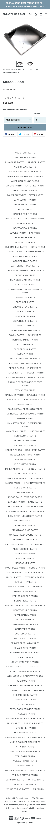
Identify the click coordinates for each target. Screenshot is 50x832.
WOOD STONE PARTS (25, 784)
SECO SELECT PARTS (25, 638)
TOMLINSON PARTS (25, 704)
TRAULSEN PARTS (25, 713)
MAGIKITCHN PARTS (25, 520)
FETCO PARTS (16, 368)
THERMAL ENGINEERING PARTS (25, 685)
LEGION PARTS (14, 506)
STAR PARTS (37, 666)
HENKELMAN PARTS (25, 436)
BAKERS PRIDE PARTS (25, 214)
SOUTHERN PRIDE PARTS (25, 662)
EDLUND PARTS (25, 344)
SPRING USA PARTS (16, 666)
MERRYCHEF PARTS (25, 553)
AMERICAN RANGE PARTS (25, 181)
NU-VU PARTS (13, 577)
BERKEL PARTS (25, 223)
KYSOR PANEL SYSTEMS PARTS (25, 497)
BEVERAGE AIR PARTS (25, 228)
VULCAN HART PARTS (25, 761)
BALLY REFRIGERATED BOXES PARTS (25, 218)
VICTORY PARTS (36, 737)
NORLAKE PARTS (34, 572)
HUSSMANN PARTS (25, 459)
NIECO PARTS (14, 572)
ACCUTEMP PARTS (25, 152)
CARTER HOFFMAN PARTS (25, 265)
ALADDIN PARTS (36, 162)
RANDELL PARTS (14, 605)
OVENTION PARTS (34, 577)
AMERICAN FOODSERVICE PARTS (25, 176)
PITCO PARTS (35, 586)
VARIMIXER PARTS (15, 737)
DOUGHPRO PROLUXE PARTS (25, 330)
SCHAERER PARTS (25, 629)
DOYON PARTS (16, 335)
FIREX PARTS (34, 368)
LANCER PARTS (16, 502)
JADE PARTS (36, 478)
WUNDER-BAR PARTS (18, 789)
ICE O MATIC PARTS (25, 464)
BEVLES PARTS (18, 232)
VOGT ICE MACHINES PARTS (25, 751)
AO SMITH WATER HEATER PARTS (25, 195)
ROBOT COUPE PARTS (25, 610)
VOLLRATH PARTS (25, 756)
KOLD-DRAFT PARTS (25, 487)
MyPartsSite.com (14, 14)
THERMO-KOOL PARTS (25, 695)
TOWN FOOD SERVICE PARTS (25, 709)
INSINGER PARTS (36, 469)
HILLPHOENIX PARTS (25, 445)
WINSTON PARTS (15, 779)
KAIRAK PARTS (13, 483)
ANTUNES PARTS (34, 185)
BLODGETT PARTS (25, 242)
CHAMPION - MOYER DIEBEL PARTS (25, 270)
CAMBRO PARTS (14, 251)
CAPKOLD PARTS (35, 251)
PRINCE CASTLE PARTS (25, 596)
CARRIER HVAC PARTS (25, 261)
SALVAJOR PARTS (25, 619)
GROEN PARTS (25, 418)
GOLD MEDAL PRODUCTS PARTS (25, 409)
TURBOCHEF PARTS (25, 728)
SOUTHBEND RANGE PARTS (25, 652)
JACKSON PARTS (17, 478)
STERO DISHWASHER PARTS (25, 671)
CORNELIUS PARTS (25, 297)
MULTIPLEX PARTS (15, 567)
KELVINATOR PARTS (34, 483)
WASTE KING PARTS (15, 770)
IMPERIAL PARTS (14, 469)
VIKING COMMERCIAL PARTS (25, 742)
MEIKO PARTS (38, 544)
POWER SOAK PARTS (25, 591)
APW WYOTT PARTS (25, 200)
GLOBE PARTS (25, 404)
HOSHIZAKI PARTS (35, 450)
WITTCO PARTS (36, 779)
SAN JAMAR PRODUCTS (25, 624)
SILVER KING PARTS (25, 648)
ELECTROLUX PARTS (25, 349)
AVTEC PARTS (25, 209)
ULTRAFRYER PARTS (25, 732)
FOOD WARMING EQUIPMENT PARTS (25, 377)
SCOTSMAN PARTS (25, 633)
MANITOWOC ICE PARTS (25, 530)
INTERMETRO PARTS (25, 473)
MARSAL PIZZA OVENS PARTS (25, 534)
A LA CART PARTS (14, 162)
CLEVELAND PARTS (25, 275)
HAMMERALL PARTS (16, 431)
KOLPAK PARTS (25, 492)
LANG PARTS (35, 502)
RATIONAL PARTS (35, 605)
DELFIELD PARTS (25, 311)
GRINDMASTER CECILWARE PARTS (25, 413)
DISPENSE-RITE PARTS (25, 321)
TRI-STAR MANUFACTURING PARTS (25, 718)
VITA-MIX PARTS (25, 746)
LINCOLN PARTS (35, 506)
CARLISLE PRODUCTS (25, 256)
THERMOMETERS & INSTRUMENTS (25, 690)
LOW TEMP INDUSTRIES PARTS (25, 516)
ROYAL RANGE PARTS (25, 615)
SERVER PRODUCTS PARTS (25, 643)
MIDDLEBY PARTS (25, 558)
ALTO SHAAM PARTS (25, 167)
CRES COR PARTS (25, 302)
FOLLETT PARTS (35, 372)
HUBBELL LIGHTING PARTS (25, 454)
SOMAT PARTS (25, 657)
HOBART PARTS (13, 450)
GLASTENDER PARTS (34, 399)
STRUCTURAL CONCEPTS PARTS (25, 676)
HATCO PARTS (37, 431)
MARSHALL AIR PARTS (25, 539)
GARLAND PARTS (14, 395)
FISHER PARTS (14, 372)
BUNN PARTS (38, 247)
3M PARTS (38, 789)
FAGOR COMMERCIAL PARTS (25, 358)
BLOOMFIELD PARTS (16, 247)
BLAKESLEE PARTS (25, 237)
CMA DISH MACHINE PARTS (25, 280)
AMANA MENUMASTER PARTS (25, 171)
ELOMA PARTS (25, 354)
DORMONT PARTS (25, 325)
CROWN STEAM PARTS (25, 306)
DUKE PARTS (34, 335)
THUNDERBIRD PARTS (25, 699)
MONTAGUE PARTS (25, 563)
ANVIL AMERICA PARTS (25, 190)
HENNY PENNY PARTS (25, 440)
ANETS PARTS (14, 185)
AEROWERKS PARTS (25, 157)
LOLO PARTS (37, 511)
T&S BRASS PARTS (25, 680)
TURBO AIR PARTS (33, 723)
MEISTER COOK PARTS (25, 549)
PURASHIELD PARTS (25, 600)
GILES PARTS (12, 399)
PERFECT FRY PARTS (25, 582)
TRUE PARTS (13, 723)
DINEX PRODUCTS (25, 316)
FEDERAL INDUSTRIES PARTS (25, 363)
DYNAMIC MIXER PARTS (25, 339)
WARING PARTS (25, 765)
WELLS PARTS (37, 770)
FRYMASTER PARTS (25, 390)
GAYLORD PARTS (36, 395)
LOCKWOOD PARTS (16, 511)
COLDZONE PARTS (25, 284)
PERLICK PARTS (16, 586)
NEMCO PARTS (37, 567)
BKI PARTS (35, 232)
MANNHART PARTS (25, 525)
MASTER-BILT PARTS (16, 544)
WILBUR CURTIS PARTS (25, 775)
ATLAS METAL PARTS (25, 204)
